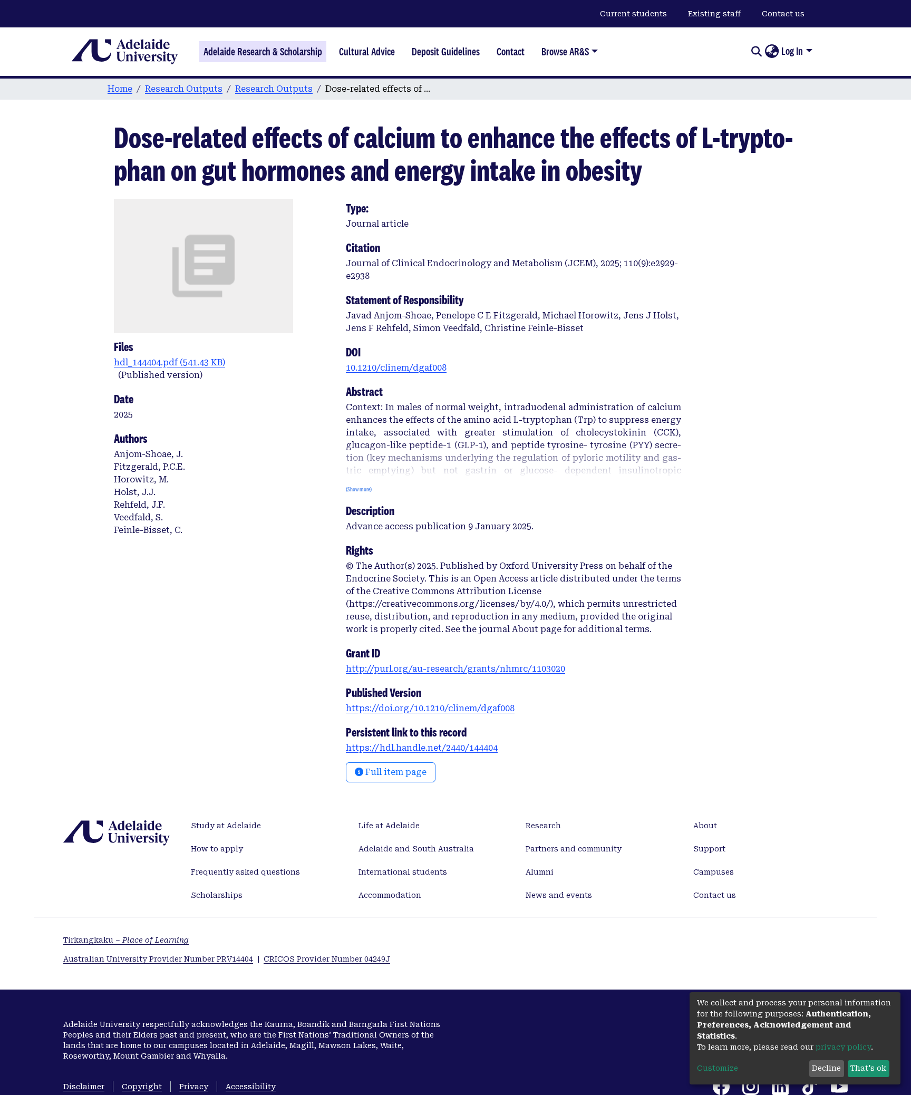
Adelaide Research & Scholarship (262, 51)
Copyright (142, 1086)
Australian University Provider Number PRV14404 (158, 959)
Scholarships (217, 895)
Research (543, 825)
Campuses (713, 872)
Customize (717, 1068)
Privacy (193, 1086)
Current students (633, 13)
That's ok (868, 1068)
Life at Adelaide (389, 825)
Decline (826, 1068)
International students (402, 872)
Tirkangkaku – (126, 940)
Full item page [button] (395, 772)
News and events (559, 895)
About (705, 825)
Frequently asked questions (245, 872)
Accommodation (389, 895)
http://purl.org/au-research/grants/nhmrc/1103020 (455, 669)
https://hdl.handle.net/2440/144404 (422, 748)
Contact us (783, 13)
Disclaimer (83, 1086)
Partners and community (574, 849)
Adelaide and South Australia (416, 849)
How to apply (217, 849)
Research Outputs (183, 89)
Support (709, 849)
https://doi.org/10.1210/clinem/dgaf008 (430, 708)
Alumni (540, 872)
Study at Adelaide (226, 825)
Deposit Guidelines (446, 51)
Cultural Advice (367, 51)
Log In (792, 51)
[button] (771, 51)
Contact (511, 51)
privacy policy (843, 1047)
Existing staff (714, 13)
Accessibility (251, 1086)
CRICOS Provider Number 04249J (327, 959)
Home (120, 89)
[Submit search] (756, 51)
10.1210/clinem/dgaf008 (396, 368)
